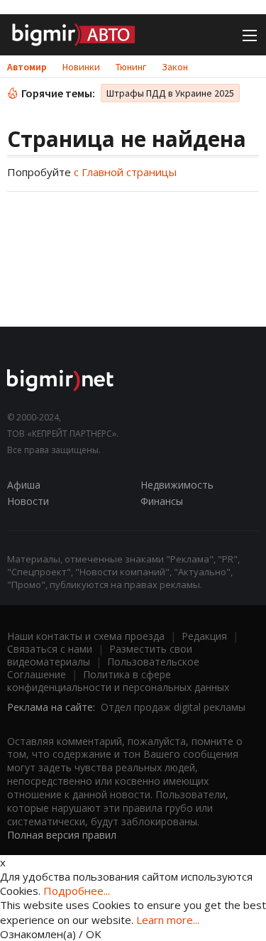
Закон (175, 66)
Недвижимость (177, 484)
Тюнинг (131, 66)
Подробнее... (76, 890)
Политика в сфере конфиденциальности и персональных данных (118, 681)
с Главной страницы (125, 172)
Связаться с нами (49, 649)
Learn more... (167, 920)
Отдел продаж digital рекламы (173, 707)
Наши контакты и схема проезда (86, 636)
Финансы (161, 501)
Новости (28, 501)
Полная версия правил (61, 835)
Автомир (27, 66)
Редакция (204, 636)
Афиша (23, 484)
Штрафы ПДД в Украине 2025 (170, 93)
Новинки (81, 66)
